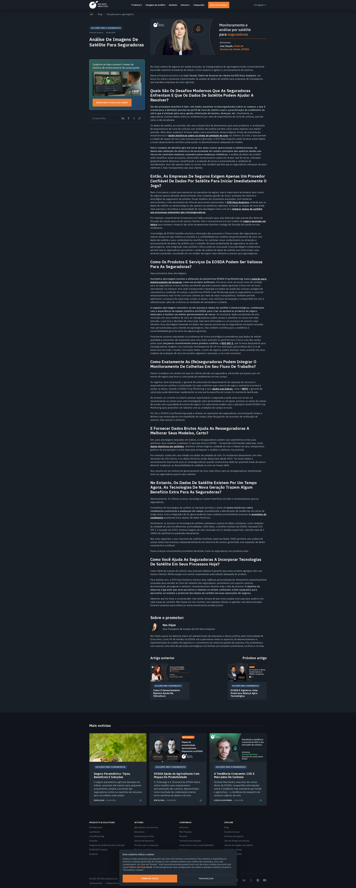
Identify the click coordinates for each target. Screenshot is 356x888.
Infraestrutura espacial (190, 841)
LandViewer (94, 832)
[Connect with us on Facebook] (237, 880)
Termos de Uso (95, 883)
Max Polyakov (185, 832)
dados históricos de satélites (167, 446)
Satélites (93, 854)
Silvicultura (139, 832)
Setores (184, 5)
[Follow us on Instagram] (258, 880)
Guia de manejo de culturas (236, 841)
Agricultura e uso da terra (146, 827)
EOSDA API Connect (98, 849)
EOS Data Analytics (238, 202)
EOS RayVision (95, 827)
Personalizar (206, 878)
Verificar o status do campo (112, 102)
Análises (173, 5)
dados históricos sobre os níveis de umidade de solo (198, 135)
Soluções (93, 841)
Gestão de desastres (144, 841)
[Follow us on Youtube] (265, 880)
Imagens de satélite (155, 5)
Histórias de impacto (233, 836)
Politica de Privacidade (116, 883)
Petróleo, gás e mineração (146, 845)
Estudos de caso (232, 832)
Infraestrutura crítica (144, 836)
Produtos (136, 5)
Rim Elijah (169, 625)
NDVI (245, 388)
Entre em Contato (218, 5)
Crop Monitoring (96, 836)
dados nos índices (222, 388)
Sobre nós (184, 827)
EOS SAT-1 (227, 343)
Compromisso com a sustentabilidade (196, 845)
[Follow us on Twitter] (251, 880)
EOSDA (98, 5)
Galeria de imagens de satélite (238, 845)
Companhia (199, 5)
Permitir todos (150, 878)
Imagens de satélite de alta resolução (107, 845)
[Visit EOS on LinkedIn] (244, 880)
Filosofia (183, 836)
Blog (226, 827)
